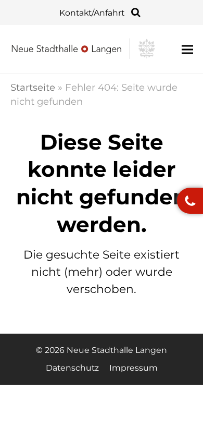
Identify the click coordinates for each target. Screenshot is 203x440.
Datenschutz (72, 368)
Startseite (32, 87)
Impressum (133, 368)
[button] (187, 49)
